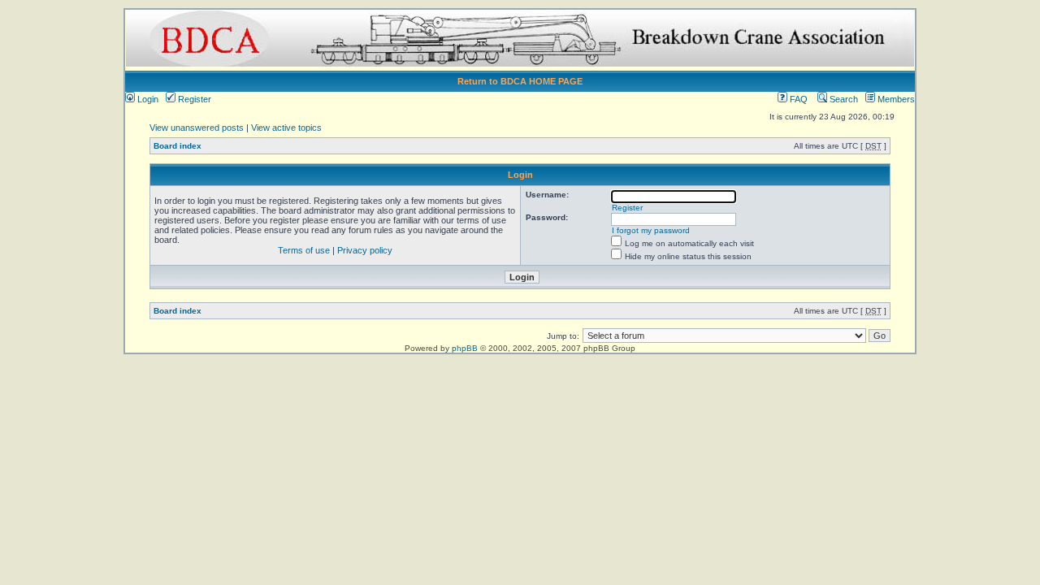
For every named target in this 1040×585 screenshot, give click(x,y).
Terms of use (304, 250)
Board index (178, 145)
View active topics (286, 127)
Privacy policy (364, 250)
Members (895, 99)
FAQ (797, 99)
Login (146, 99)
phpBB (465, 348)
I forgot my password (651, 230)
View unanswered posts (197, 127)
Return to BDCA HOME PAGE (520, 81)
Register (193, 99)
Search (842, 99)
